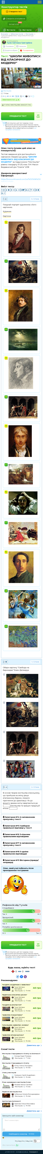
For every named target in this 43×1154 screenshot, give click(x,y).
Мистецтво (30, 34)
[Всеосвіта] (3, 2)
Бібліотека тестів (17, 34)
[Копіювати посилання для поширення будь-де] (17, 976)
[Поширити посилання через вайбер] (25, 976)
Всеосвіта (4, 34)
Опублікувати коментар (21, 1134)
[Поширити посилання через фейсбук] (21, 976)
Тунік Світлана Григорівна (19, 43)
